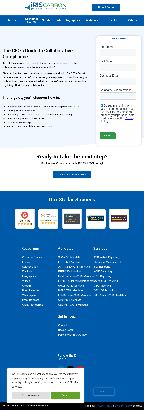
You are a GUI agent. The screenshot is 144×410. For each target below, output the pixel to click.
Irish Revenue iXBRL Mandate (74, 295)
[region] (45, 385)
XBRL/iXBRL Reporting (106, 257)
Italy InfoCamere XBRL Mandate (76, 276)
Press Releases (30, 290)
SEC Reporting (102, 266)
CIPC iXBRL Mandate (69, 300)
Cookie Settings (31, 395)
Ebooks (12, 20)
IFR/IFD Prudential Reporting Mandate (79, 281)
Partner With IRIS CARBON (72, 334)
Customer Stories (31, 20)
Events (112, 20)
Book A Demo (65, 330)
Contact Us (64, 325)
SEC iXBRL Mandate (69, 257)
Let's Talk (103, 391)
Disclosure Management (107, 262)
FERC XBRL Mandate (69, 262)
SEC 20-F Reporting (105, 290)
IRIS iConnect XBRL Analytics (110, 295)
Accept (65, 395)
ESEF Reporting (102, 276)
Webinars (92, 20)
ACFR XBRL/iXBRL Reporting (74, 266)
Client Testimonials (32, 304)
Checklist (27, 285)
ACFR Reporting (103, 271)
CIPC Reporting (102, 285)
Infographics (72, 20)
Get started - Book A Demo (72, 174)
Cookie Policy (123, 406)
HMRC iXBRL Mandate (70, 290)
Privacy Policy (104, 406)
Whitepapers (29, 295)
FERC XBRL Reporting (106, 281)
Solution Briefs (52, 20)
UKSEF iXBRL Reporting (71, 285)
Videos (132, 20)
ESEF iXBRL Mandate (69, 271)
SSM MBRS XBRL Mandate (73, 304)
